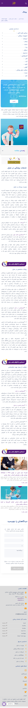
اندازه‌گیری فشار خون (18, 235)
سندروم (25, 53)
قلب (26, 59)
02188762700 (20, 598)
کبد (26, 61)
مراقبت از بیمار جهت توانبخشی (17, 367)
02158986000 (21, 600)
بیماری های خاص (22, 33)
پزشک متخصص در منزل (19, 269)
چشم (26, 41)
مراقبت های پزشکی (13, 18)
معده (25, 73)
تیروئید (25, 39)
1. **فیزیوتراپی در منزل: (21, 391)
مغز (26, 76)
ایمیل (25, 612)
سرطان (25, 50)
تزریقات (22, 222)
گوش (25, 67)
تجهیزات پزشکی (22, 36)
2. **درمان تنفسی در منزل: (20, 405)
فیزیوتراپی (24, 56)
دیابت (25, 44)
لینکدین (25, 688)
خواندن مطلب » (24, 482)
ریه (26, 47)
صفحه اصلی (21, 18)
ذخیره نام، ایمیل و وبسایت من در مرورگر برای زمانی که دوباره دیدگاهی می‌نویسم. (14, 562)
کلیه (26, 64)
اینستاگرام (24, 674)
